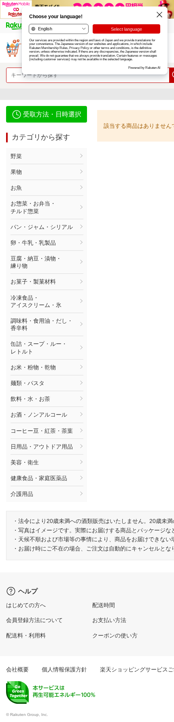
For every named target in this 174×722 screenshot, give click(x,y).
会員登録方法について (34, 620)
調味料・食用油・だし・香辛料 (42, 324)
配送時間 (103, 605)
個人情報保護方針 (64, 669)
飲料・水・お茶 (30, 399)
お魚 (16, 187)
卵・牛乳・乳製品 (33, 242)
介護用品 (22, 494)
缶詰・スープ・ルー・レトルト (39, 347)
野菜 (16, 156)
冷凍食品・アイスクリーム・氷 (36, 301)
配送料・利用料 (26, 635)
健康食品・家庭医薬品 (39, 478)
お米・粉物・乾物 (33, 367)
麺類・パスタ (28, 383)
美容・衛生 (25, 462)
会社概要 (17, 669)
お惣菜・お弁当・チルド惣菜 (33, 207)
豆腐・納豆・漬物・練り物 (36, 262)
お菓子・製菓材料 (33, 281)
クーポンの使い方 (115, 635)
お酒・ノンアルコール (39, 414)
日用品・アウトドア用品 (42, 446)
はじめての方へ (26, 605)
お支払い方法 (109, 620)
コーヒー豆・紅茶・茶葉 (42, 431)
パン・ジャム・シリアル (42, 227)
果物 (16, 172)
